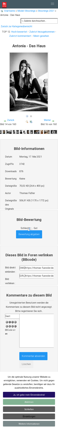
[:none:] (7, 326)
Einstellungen (29, 416)
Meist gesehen (41, 36)
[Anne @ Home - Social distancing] (9, 131)
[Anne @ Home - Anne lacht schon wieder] (14, 131)
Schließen (29, 409)
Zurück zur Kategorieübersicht (16, 26)
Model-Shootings (26, 10)
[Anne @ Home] (3, 131)
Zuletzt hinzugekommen (42, 31)
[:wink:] (15, 321)
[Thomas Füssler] (4, 4)
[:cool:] (10, 321)
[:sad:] (12, 326)
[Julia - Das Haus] (31, 131)
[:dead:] (15, 326)
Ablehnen (29, 401)
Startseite (9, 10)
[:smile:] (7, 321)
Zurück (10, 120)
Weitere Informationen (29, 423)
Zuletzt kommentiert (20, 36)
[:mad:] (10, 326)
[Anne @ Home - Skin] (17, 131)
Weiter (47, 120)
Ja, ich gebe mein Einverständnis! (29, 394)
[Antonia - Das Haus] (29, 110)
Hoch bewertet (19, 31)
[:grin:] (12, 321)
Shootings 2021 (46, 10)
